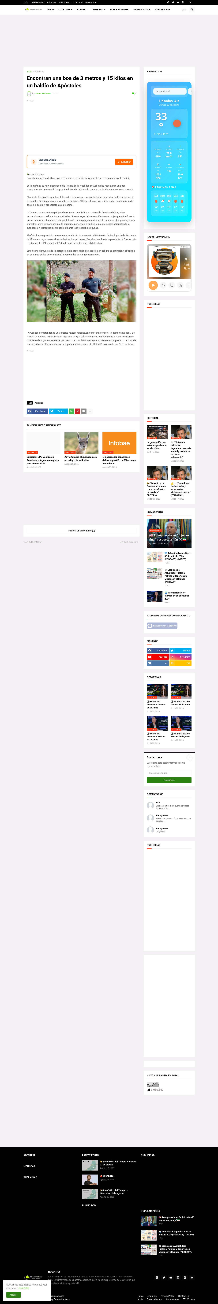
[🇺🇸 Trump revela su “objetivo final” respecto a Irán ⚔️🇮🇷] (149, 1221)
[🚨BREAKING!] (90, 1180)
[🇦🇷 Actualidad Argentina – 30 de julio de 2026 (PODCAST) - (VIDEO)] (154, 557)
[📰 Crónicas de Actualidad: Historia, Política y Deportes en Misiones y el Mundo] (154, 573)
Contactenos (64, 2)
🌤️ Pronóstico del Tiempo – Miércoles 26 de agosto (114, 1192)
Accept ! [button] (14, 1295)
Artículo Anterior (33, 542)
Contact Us (183, 1296)
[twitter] (173, 2)
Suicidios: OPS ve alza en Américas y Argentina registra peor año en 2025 (43, 460)
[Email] (83, 411)
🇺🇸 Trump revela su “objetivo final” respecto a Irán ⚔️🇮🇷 (176, 1219)
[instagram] (183, 2)
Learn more (23, 1288)
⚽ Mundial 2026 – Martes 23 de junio (180, 735)
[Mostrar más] (90, 411)
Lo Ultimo (64, 9)
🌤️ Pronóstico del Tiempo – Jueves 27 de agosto (118, 1163)
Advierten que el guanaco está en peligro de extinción (80, 459)
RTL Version (189, 1299)
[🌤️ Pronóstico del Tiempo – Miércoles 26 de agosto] (90, 1194)
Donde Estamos (119, 9)
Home (140, 1296)
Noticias (98, 9)
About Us (152, 1296)
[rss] (190, 2)
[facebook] (168, 2)
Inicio (25, 2)
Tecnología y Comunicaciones (55, 1299)
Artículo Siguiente (129, 542)
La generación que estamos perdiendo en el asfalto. (156, 445)
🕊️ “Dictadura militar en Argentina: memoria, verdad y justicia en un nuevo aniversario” (181, 450)
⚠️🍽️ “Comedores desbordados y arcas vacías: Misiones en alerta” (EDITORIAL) (181, 489)
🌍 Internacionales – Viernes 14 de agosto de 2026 (177, 595)
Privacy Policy (167, 1296)
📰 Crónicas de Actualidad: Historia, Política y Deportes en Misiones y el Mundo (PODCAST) (176, 576)
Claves (81, 9)
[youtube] (178, 2)
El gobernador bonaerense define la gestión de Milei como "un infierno (119, 460)
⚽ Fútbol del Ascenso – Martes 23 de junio (156, 736)
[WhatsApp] (71, 411)
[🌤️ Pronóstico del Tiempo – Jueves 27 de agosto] (90, 1165)
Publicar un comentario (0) (81, 530)
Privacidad (51, 2)
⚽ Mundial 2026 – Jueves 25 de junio (180, 703)
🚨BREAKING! (107, 1176)
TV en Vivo (78, 2)
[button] (184, 9)
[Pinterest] (77, 411)
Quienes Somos (37, 2)
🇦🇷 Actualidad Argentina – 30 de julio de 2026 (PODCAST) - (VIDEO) (178, 556)
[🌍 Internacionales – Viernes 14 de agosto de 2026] (154, 596)
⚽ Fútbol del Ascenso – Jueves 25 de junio (156, 704)
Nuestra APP (91, 2)
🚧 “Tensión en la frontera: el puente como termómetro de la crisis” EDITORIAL (156, 489)
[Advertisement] (109, 41)
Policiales (39, 71)
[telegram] (185, 1277)
